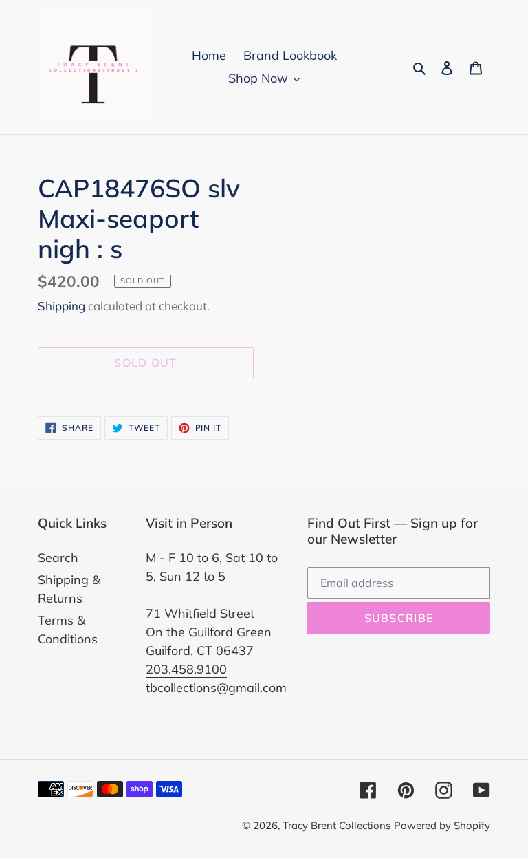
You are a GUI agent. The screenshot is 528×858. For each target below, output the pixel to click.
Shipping (61, 306)
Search (58, 558)
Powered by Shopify (442, 825)
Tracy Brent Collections (336, 825)
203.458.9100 (186, 669)
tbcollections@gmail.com (216, 688)
